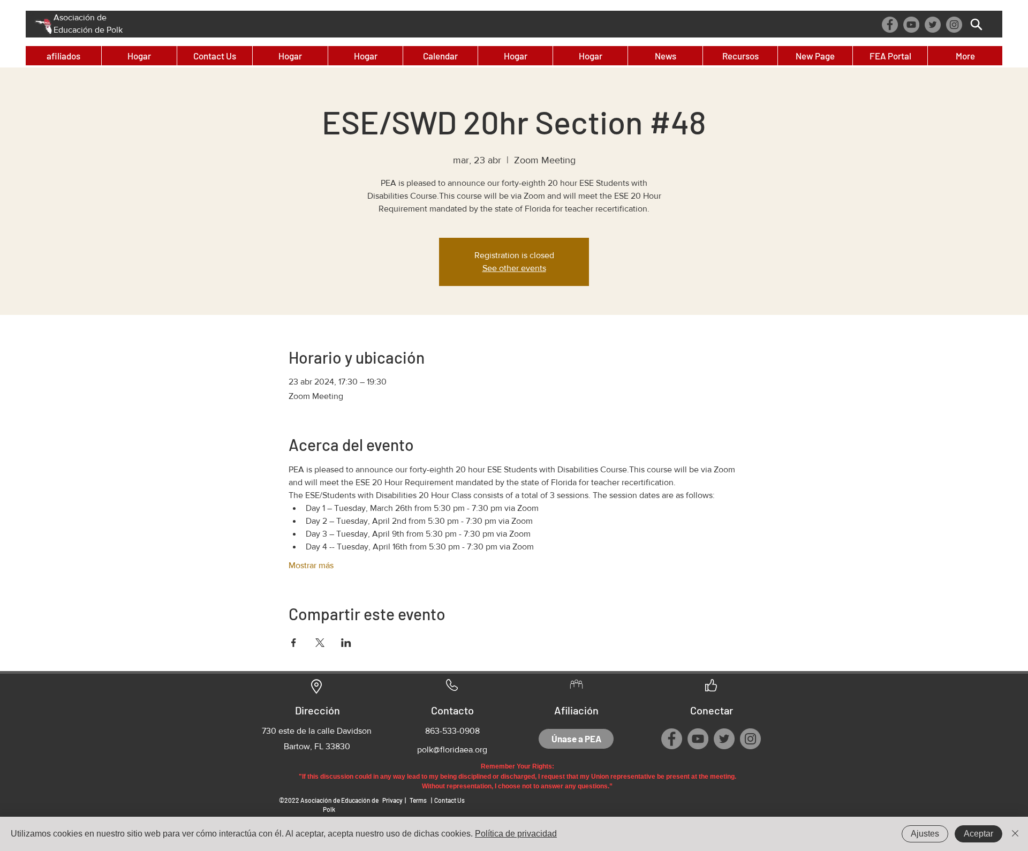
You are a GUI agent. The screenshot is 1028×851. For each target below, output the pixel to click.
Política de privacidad (516, 833)
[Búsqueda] (976, 24)
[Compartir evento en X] (320, 642)
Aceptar (978, 833)
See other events (514, 268)
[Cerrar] (1015, 833)
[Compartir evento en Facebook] (294, 642)
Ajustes (925, 833)
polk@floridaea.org (452, 749)
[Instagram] (954, 25)
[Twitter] (933, 25)
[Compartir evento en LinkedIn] (346, 642)
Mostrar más (311, 565)
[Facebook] (890, 25)
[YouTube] (911, 25)
